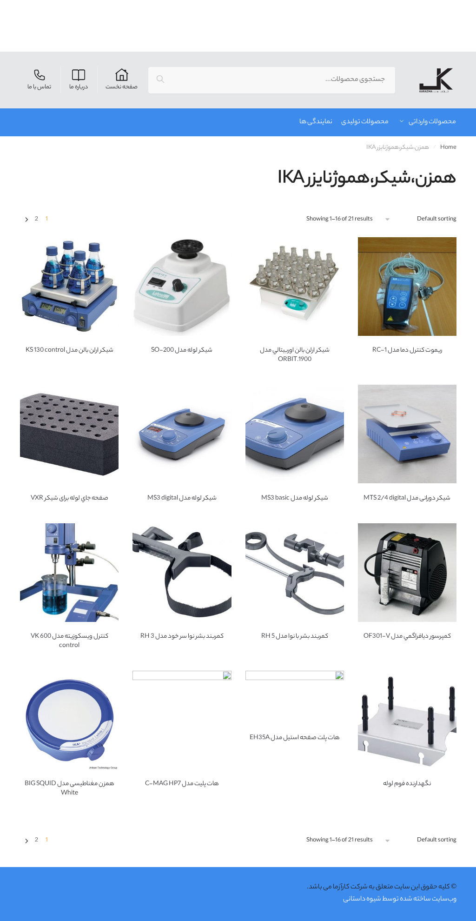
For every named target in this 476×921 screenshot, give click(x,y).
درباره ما (78, 87)
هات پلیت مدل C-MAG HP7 (182, 784)
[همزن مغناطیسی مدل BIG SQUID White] (69, 720)
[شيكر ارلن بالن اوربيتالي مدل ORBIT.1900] (294, 286)
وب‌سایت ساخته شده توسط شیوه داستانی (399, 899)
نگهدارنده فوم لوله (407, 784)
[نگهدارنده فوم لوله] (407, 720)
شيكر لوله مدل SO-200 (181, 350)
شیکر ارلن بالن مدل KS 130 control (69, 350)
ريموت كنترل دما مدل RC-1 (407, 350)
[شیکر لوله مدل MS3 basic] (294, 434)
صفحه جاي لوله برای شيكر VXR (69, 498)
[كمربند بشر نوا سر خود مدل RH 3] (181, 572)
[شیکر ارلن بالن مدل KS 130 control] (69, 286)
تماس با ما (39, 87)
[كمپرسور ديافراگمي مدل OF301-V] (407, 572)
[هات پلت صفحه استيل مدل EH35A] (294, 697)
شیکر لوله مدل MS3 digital (182, 498)
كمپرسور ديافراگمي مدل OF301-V (407, 636)
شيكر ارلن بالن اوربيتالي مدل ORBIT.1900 (295, 355)
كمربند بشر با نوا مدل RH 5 (294, 636)
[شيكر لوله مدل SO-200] (181, 286)
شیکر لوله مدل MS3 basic (294, 498)
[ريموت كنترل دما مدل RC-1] (407, 286)
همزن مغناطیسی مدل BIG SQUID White (69, 789)
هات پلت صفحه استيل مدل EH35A (295, 738)
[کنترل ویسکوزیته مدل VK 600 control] (69, 572)
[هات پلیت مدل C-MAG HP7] (181, 720)
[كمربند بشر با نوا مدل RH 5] (294, 572)
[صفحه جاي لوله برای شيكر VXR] (69, 434)
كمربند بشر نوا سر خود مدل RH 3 (182, 636)
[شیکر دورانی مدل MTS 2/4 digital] (407, 434)
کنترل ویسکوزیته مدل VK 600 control (69, 641)
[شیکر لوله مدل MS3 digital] (181, 434)
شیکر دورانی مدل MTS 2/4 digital (407, 498)
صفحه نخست (122, 87)
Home (448, 148)
